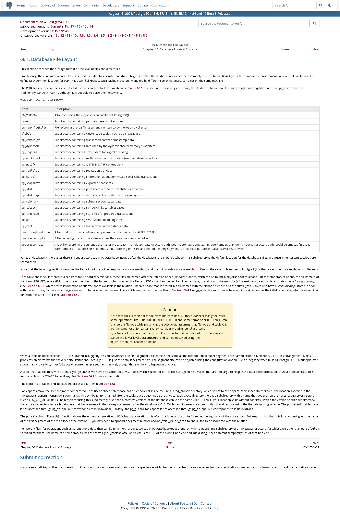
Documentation (69, 5)
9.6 (81, 35)
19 (56, 31)
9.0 (124, 35)
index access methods (183, 269)
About (33, 5)
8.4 (131, 35)
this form (262, 467)
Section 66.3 (35, 286)
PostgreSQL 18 (58, 22)
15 (85, 26)
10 (75, 35)
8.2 (145, 35)
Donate (142, 5)
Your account (160, 5)
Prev (23, 49)
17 (72, 26)
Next (316, 49)
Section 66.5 (68, 295)
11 (68, 35)
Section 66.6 (107, 384)
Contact (207, 503)
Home (21, 5)
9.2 (110, 35)
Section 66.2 (85, 376)
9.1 (117, 35)
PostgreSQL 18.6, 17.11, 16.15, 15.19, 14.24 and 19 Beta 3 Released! (182, 14)
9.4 (95, 35)
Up (52, 49)
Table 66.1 (135, 88)
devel (65, 31)
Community (91, 5)
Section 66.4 (180, 290)
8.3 (138, 35)
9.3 (103, 35)
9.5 (88, 35)
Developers (111, 5)
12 (62, 35)
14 (91, 26)
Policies (133, 503)
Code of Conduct (154, 503)
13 (56, 35)
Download (48, 5)
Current (55, 26)
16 (78, 26)
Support (128, 5)
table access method (131, 269)
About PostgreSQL (183, 503)
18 (65, 26)
